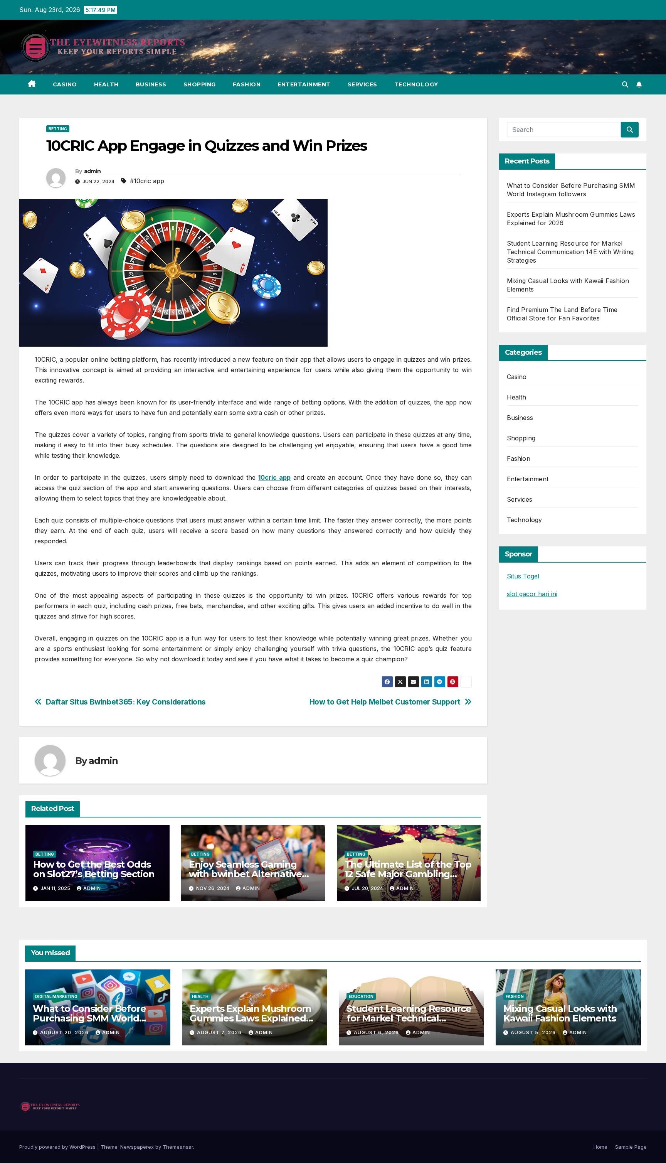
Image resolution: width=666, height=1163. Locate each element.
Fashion (247, 84)
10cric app (274, 477)
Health (106, 84)
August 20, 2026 (65, 1032)
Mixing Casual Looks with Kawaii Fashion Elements (560, 1013)
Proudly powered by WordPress (58, 1147)
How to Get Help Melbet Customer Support (385, 702)
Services (362, 84)
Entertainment (304, 84)
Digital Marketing (56, 996)
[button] (625, 84)
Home (600, 1147)
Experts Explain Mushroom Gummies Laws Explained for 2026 (250, 1018)
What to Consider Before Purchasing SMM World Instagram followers (89, 1018)
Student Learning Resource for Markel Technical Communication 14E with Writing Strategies (570, 251)
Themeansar (178, 1147)
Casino (65, 84)
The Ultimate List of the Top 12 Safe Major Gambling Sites (408, 874)
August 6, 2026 (377, 1032)
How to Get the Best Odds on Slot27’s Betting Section (94, 869)
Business (151, 84)
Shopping (199, 84)
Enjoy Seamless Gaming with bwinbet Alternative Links (245, 874)
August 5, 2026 (534, 1032)
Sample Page (631, 1147)
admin (92, 171)
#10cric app (147, 181)
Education (361, 996)
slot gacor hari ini (532, 594)
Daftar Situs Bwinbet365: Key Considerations (126, 702)
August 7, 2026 (220, 1032)
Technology (416, 84)
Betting (58, 128)
